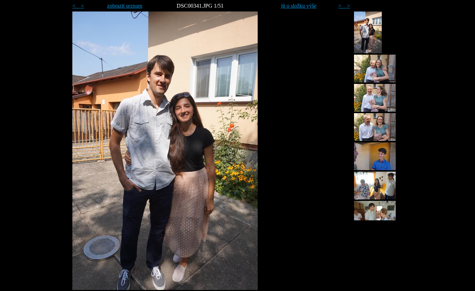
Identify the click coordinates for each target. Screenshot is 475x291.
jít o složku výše (298, 6)
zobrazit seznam (124, 6)
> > (344, 6)
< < (78, 6)
